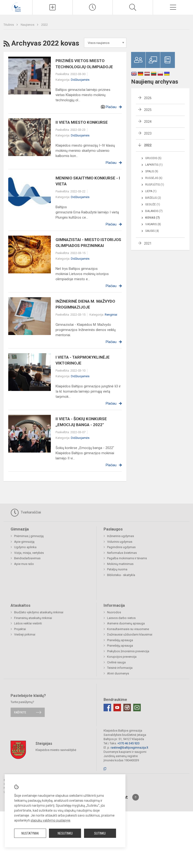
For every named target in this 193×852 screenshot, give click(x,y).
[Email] (137, 707)
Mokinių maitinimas (120, 564)
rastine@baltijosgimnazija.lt (129, 747)
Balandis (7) (154, 211)
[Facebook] (107, 707)
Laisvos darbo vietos (121, 618)
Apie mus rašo (24, 564)
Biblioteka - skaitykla (121, 575)
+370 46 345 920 (128, 743)
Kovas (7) (152, 217)
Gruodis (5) (153, 158)
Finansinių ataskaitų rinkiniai (33, 618)
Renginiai (111, 314)
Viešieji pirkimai (24, 634)
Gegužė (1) (152, 204)
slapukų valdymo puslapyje (50, 820)
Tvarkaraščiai (30, 512)
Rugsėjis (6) (153, 178)
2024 (148, 121)
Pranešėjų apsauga (120, 640)
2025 (148, 110)
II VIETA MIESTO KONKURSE (82, 122)
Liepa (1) (151, 191)
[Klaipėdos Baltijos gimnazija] (16, 6)
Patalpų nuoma (117, 569)
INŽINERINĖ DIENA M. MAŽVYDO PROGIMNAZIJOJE (85, 304)
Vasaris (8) (153, 224)
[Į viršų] (135, 797)
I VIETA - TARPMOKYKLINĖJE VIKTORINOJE (83, 360)
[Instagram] (127, 707)
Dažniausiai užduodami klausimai (129, 634)
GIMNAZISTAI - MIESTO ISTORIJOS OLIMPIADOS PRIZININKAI (88, 242)
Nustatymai (30, 833)
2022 (44, 24)
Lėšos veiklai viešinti (28, 623)
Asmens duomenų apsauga (126, 623)
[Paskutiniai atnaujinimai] (93, 7)
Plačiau (111, 107)
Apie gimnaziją (24, 541)
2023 (148, 133)
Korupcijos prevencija (122, 656)
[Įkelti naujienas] (52, 7)
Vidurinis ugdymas (119, 541)
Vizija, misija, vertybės (29, 553)
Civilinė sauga (116, 662)
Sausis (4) (152, 231)
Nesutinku (65, 833)
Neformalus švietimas (122, 553)
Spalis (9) (151, 171)
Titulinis (9, 24)
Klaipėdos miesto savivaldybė (56, 749)
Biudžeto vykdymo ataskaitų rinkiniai (38, 612)
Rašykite (20, 712)
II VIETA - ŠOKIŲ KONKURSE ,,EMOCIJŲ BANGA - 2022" (81, 421)
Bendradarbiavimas (27, 558)
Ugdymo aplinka (25, 547)
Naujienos (28, 24)
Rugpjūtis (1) (154, 184)
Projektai (20, 629)
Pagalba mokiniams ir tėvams (127, 558)
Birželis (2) (153, 197)
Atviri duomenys (118, 673)
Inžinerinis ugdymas (120, 536)
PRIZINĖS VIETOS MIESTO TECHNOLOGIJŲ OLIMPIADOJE (84, 63)
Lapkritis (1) (154, 164)
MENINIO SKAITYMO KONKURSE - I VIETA (88, 181)
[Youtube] (117, 707)
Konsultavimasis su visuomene (128, 629)
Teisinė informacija (120, 668)
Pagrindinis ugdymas (121, 547)
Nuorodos (114, 612)
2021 (148, 243)
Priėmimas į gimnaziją (29, 536)
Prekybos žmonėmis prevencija (128, 651)
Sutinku (100, 833)
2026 (148, 98)
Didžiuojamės (80, 79)
